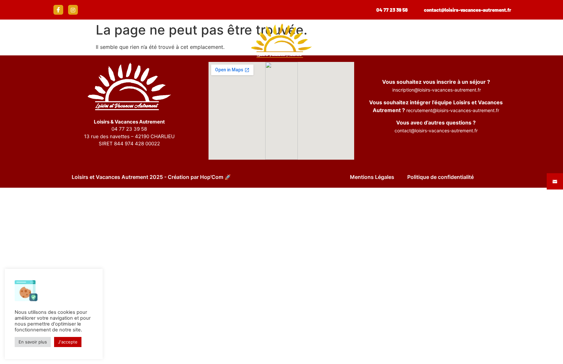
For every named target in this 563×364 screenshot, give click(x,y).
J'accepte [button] (68, 341)
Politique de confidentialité (440, 177)
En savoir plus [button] (33, 341)
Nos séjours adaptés (56, 41)
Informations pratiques (156, 41)
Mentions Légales (372, 177)
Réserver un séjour (488, 41)
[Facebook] (58, 10)
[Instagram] (73, 10)
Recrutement (404, 41)
